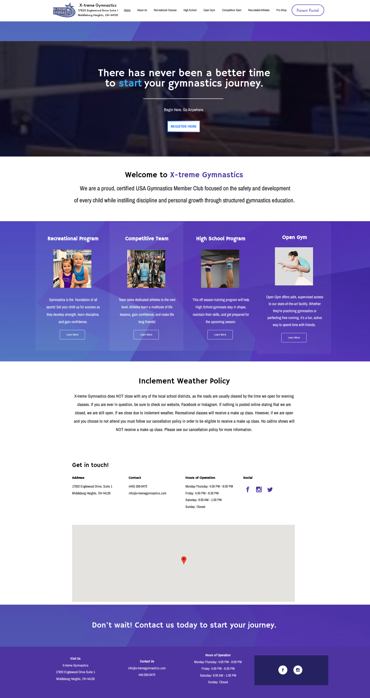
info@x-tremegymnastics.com (147, 493)
